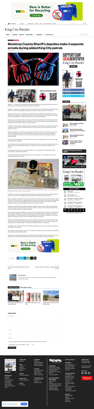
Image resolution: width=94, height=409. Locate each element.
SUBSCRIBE (7, 372)
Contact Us (7, 378)
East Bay (67, 400)
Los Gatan (67, 380)
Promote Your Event (38, 374)
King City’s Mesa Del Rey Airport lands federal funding (77, 130)
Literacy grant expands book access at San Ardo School (73, 116)
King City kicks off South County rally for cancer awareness (76, 142)
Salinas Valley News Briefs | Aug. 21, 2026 (77, 124)
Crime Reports (10, 40)
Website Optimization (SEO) (55, 383)
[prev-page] (9, 307)
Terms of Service (8, 384)
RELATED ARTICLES (14, 287)
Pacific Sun (67, 369)
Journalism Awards (85, 362)
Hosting (51, 382)
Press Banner (68, 383)
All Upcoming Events (38, 370)
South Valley (68, 401)
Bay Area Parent (69, 395)
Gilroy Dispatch (68, 374)
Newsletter (7, 377)
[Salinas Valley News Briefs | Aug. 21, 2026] (33, 295)
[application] (74, 161)
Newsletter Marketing (54, 389)
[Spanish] (23, 23)
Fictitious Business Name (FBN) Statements (54, 369)
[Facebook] (83, 24)
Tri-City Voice (68, 390)
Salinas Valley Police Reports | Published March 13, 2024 (47, 267)
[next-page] (11, 307)
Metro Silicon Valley (69, 367)
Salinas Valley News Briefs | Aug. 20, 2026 (77, 135)
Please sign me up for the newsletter (17, 344)
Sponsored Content (53, 386)
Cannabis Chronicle (69, 398)
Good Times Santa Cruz (70, 365)
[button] (84, 34)
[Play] (64, 166)
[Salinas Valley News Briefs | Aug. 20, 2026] (65, 136)
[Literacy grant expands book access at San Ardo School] (16, 295)
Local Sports (22, 384)
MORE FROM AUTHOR (25, 287)
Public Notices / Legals (54, 367)
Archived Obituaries (38, 362)
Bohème (67, 397)
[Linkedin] (24, 258)
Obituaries (36, 361)
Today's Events (37, 371)
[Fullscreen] (84, 166)
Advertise (21, 361)
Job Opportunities (85, 361)
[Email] (31, 258)
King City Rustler (69, 379)
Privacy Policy (8, 383)
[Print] (35, 258)
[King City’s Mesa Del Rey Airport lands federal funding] (51, 295)
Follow (81, 92)
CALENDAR (36, 368)
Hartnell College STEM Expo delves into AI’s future (18, 267)
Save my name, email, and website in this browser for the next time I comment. (28, 341)
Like (82, 89)
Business (21, 367)
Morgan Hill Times (69, 382)
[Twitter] (21, 258)
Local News (16, 40)
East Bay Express (69, 364)
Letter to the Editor (9, 380)
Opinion (21, 370)
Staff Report (10, 50)
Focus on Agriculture (24, 380)
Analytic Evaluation (53, 388)
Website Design (52, 381)
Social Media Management (55, 385)
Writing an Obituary (38, 364)
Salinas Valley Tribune (70, 386)
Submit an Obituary (38, 365)
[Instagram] (85, 24)
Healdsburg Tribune (69, 376)
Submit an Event (37, 373)
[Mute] (82, 166)
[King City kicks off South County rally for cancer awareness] (65, 142)
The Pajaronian (68, 387)
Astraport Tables (38, 382)
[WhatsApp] (28, 258)
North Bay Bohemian (70, 368)
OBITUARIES (37, 359)
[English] (21, 23)
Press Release (8, 381)
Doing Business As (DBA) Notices (54, 372)
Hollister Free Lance (69, 377)
